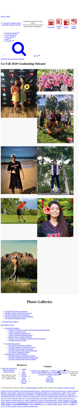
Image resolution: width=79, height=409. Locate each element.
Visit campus (50, 381)
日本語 (45, 404)
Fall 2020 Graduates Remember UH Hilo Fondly (23, 357)
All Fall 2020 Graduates (12, 328)
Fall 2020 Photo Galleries (9, 321)
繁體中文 (17, 404)
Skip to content (5, 16)
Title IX (23, 374)
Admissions (51, 27)
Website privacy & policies (24, 381)
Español (25, 406)
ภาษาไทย (38, 398)
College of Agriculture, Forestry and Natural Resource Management (29, 330)
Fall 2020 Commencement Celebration (12, 59)
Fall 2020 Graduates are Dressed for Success (18, 313)
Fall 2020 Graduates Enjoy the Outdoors (17, 315)
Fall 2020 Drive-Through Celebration (16, 311)
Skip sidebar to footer (7, 325)
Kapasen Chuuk (48, 396)
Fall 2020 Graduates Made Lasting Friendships (19, 316)
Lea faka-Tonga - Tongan (38, 394)
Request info (49, 380)
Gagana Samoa (28, 393)
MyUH (66, 27)
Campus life (23, 370)
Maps (23, 372)
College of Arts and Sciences (17, 332)
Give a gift (49, 378)
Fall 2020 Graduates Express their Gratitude (21, 356)
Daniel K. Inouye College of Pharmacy (20, 337)
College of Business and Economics (19, 333)
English (20, 391)
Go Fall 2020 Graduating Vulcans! (15, 318)
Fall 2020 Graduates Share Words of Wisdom (22, 359)
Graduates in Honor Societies (17, 340)
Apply (50, 376)
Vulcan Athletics (73, 27)
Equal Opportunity (32, 388)
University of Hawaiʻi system (66, 388)
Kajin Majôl (44, 402)
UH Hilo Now (59, 27)
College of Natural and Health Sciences (20, 335)
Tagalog (40, 400)
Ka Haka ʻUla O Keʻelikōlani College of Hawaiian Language (27, 338)
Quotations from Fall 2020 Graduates (16, 354)
